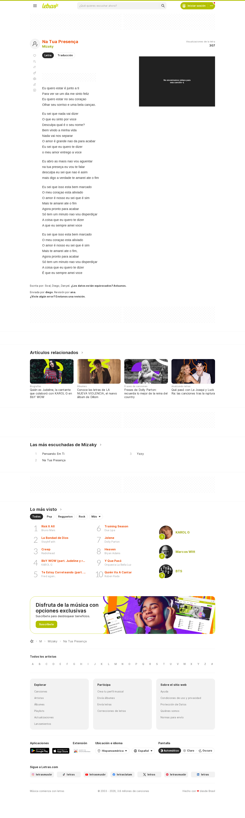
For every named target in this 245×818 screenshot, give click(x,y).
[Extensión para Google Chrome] (82, 751)
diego (49, 292)
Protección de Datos (173, 704)
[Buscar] (162, 5)
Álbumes (39, 704)
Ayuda (164, 691)
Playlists (39, 710)
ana (72, 292)
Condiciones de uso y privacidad (181, 697)
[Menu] (35, 5)
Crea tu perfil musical (110, 691)
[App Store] (60, 751)
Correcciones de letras (111, 710)
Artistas (39, 697)
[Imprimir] (34, 78)
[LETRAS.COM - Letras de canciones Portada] (50, 5)
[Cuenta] (211, 5)
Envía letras (104, 704)
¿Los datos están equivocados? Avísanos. (99, 285)
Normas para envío (172, 717)
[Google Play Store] (39, 751)
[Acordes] (34, 72)
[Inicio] (32, 641)
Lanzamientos (42, 723)
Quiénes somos (170, 710)
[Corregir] (34, 84)
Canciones (40, 691)
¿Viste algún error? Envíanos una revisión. (57, 296)
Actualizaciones (44, 717)
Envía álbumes (106, 697)
